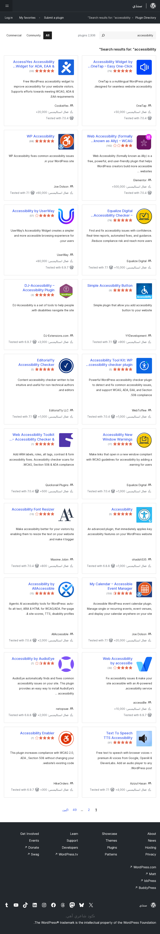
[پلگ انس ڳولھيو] (103, 35)
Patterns (111, 854)
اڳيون (65, 810)
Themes (111, 840)
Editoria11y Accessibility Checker (36, 362)
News (152, 840)
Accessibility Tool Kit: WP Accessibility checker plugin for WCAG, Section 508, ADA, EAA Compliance (109, 362)
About (152, 834)
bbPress (148, 881)
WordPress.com (143, 867)
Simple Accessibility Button (109, 285)
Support (72, 840)
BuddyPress (145, 888)
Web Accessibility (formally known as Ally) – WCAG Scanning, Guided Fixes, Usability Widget (109, 138)
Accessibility (121, 509)
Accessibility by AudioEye (33, 659)
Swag (33, 854)
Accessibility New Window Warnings (117, 437)
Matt (150, 874)
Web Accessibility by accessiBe (117, 661)
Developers (70, 847)
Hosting (150, 847)
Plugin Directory (145, 17)
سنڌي (143, 905)
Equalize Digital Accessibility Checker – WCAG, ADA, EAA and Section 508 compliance (112, 213)
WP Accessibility (40, 136)
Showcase (109, 834)
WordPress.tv (66, 854)
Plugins (112, 847)
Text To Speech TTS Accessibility (118, 735)
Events (34, 840)
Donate (31, 847)
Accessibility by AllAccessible (41, 586)
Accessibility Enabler (37, 733)
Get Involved (29, 834)
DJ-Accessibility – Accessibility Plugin (38, 287)
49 (75, 810)
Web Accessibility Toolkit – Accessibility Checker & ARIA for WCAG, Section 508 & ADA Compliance (33, 437)
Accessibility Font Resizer (33, 509)
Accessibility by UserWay (33, 211)
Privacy (150, 854)
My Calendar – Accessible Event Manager (111, 586)
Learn (74, 834)
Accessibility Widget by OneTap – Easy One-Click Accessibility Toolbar (111, 64)
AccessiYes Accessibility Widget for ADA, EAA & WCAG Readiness (33, 64)
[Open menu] (6, 6)
